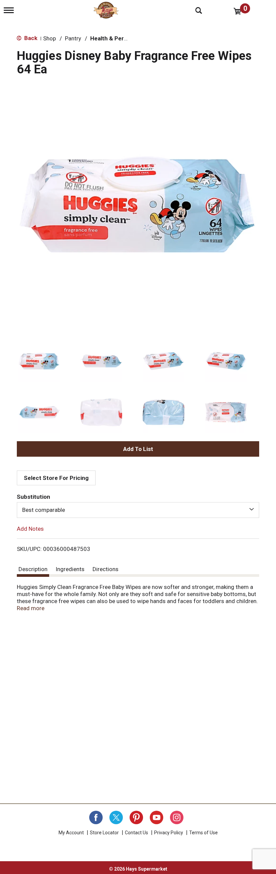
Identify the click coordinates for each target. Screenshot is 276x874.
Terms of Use (203, 832)
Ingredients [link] (70, 569)
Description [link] (33, 569)
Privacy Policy (168, 832)
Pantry (73, 38)
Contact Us (136, 832)
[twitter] (116, 817)
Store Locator (104, 832)
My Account (71, 832)
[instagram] (176, 817)
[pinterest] (136, 817)
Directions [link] (105, 569)
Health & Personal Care (121, 38)
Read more (30, 608)
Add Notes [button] (30, 528)
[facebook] (96, 817)
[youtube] (156, 817)
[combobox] (138, 509)
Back (30, 38)
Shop (49, 38)
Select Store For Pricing (56, 478)
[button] (39, 361)
